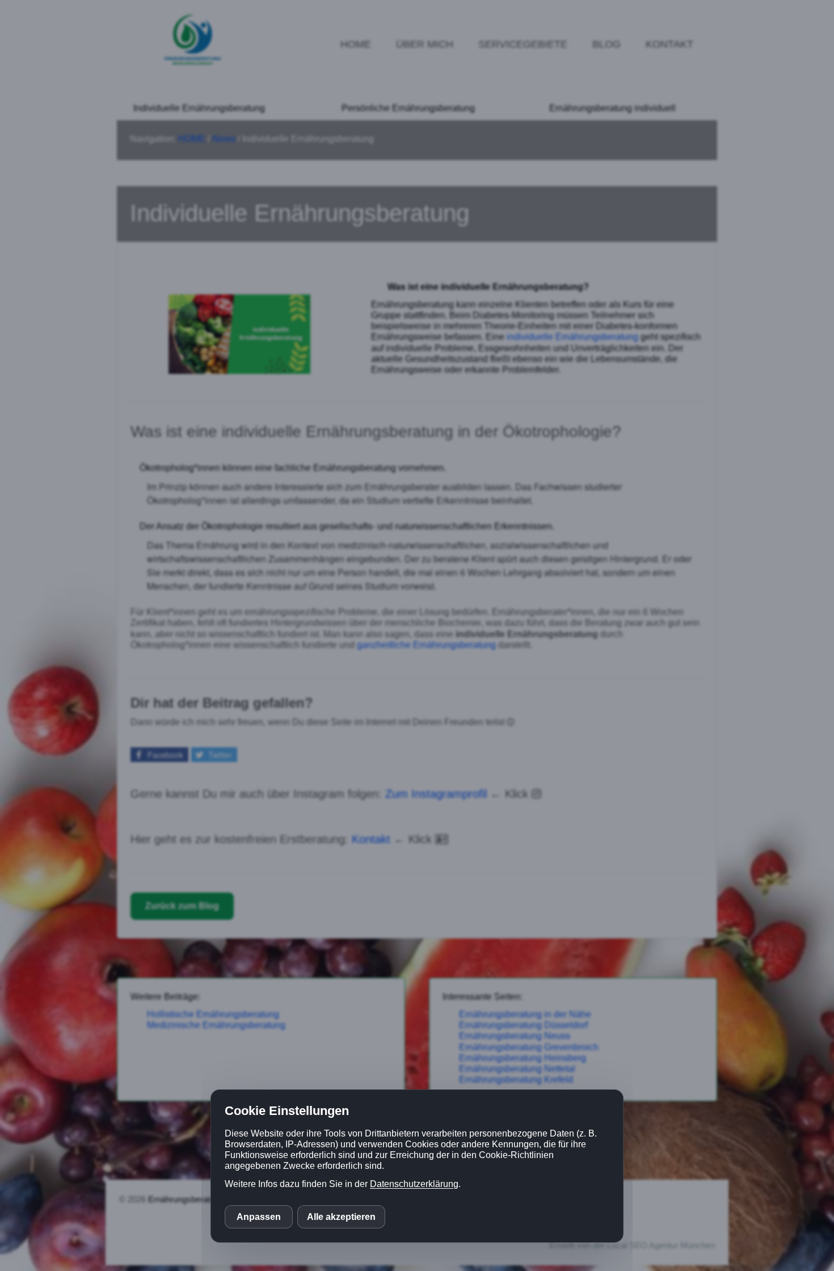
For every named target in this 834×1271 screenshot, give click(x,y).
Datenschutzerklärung (414, 1184)
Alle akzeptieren (341, 1217)
